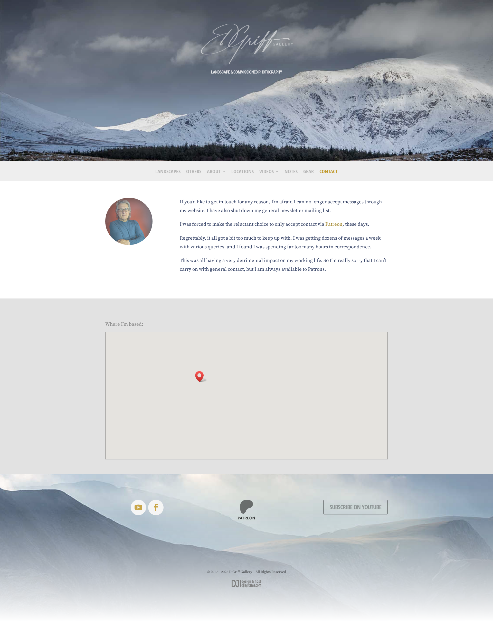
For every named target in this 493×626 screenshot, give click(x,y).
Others (193, 172)
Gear (308, 172)
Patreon (334, 224)
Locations (242, 172)
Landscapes (168, 172)
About (214, 172)
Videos (266, 172)
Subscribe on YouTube (355, 507)
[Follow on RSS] (138, 507)
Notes (291, 172)
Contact (328, 172)
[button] (201, 376)
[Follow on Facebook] (156, 507)
